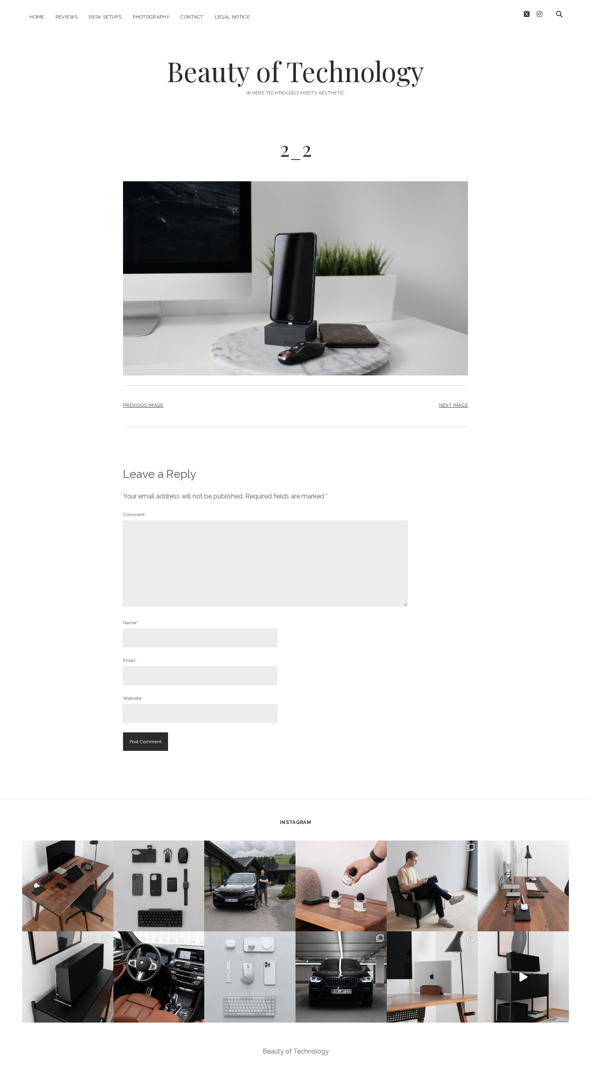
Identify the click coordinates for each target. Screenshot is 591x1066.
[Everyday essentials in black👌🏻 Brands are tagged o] (159, 886)
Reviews (66, 17)
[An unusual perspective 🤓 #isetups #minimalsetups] (523, 886)
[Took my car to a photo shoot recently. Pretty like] (341, 977)
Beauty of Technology (295, 71)
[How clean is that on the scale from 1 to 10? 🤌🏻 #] (432, 977)
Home (36, 17)
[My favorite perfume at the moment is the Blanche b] (341, 886)
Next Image (453, 405)
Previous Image (143, 405)
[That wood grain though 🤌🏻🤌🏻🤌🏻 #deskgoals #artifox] (67, 886)
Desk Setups (105, 17)
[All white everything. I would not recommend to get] (250, 977)
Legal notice (232, 17)
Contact (192, 17)
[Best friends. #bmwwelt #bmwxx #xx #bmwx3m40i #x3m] (250, 886)
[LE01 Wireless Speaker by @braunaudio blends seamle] (523, 977)
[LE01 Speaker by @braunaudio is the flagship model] (67, 977)
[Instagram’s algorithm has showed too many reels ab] (432, 886)
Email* (130, 660)
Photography (151, 17)
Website (132, 698)
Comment (134, 514)
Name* (130, 622)
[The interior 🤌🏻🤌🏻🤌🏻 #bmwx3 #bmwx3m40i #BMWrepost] (159, 977)
